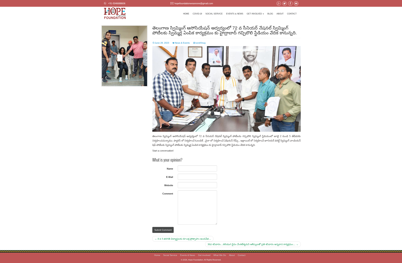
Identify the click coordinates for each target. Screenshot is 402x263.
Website (168, 185)
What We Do (219, 255)
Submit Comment (163, 230)
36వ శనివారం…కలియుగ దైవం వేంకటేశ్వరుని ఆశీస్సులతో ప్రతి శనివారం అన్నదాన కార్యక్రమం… (253, 244)
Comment (167, 193)
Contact (292, 14)
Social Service (214, 14)
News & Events (182, 43)
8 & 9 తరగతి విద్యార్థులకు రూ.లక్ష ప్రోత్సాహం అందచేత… (183, 238)
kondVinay (200, 43)
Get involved (254, 14)
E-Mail (169, 177)
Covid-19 (197, 14)
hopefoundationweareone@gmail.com (193, 3)
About (280, 14)
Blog (270, 14)
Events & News (234, 14)
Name (170, 168)
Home (186, 14)
